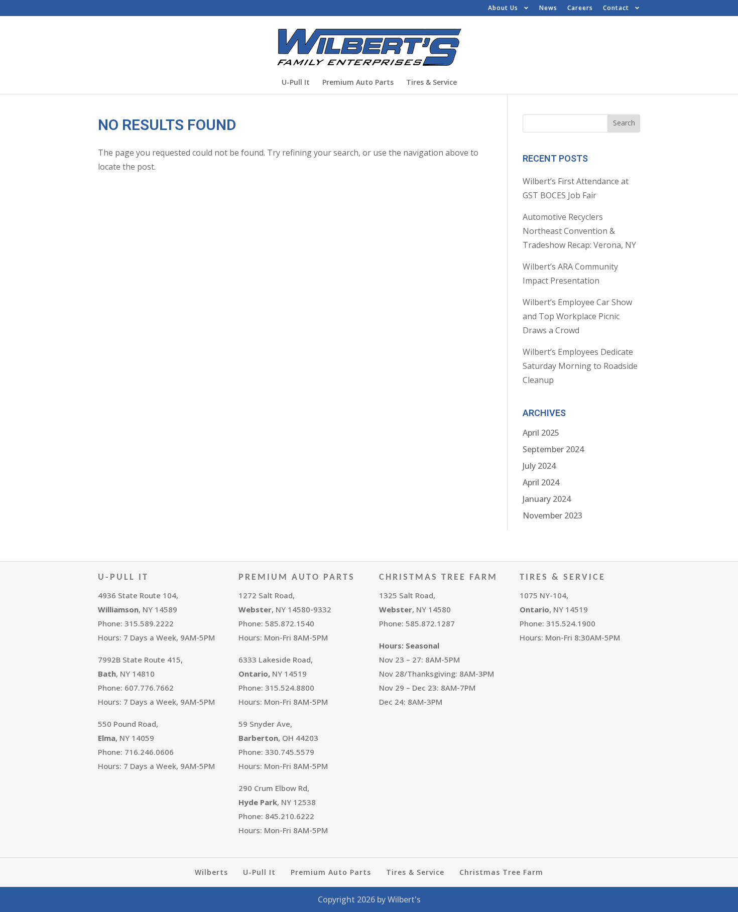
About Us (503, 8)
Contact (616, 8)
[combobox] (565, 123)
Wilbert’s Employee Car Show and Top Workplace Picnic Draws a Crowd (577, 316)
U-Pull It (296, 82)
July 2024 (539, 465)
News (548, 8)
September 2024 (553, 449)
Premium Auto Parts (358, 82)
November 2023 (552, 515)
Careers (580, 8)
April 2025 (541, 432)
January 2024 (547, 498)
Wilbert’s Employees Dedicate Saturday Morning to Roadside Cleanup (580, 365)
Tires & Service (431, 82)
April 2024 (541, 482)
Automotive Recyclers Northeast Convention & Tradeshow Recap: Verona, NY (579, 230)
